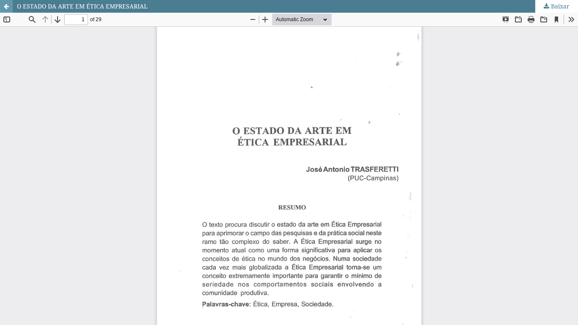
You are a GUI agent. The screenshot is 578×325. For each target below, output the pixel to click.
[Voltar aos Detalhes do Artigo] (6, 6)
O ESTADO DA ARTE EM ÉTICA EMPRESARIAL (82, 6)
